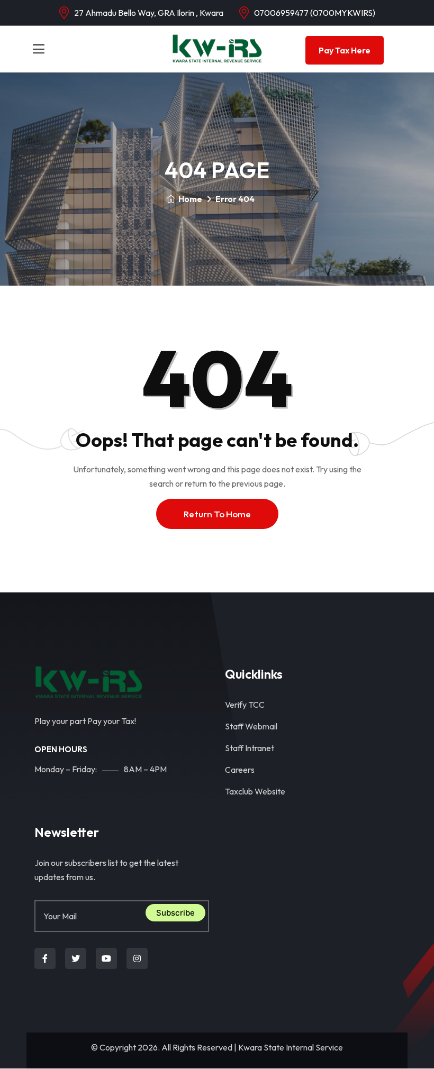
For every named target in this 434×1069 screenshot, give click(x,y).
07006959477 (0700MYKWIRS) (314, 12)
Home (190, 199)
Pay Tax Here (344, 50)
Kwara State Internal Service (290, 1047)
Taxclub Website (255, 791)
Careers (240, 769)
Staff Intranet (249, 748)
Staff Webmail (251, 726)
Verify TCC (245, 704)
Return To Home (217, 513)
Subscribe (175, 913)
